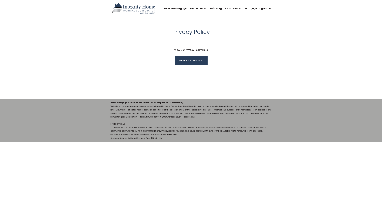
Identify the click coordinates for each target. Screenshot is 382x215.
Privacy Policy (191, 60)
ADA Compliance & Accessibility (167, 102)
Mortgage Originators (258, 8)
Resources (196, 8)
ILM (160, 138)
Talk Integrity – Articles (224, 8)
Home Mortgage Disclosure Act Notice (129, 102)
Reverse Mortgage (175, 8)
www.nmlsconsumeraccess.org (179, 117)
